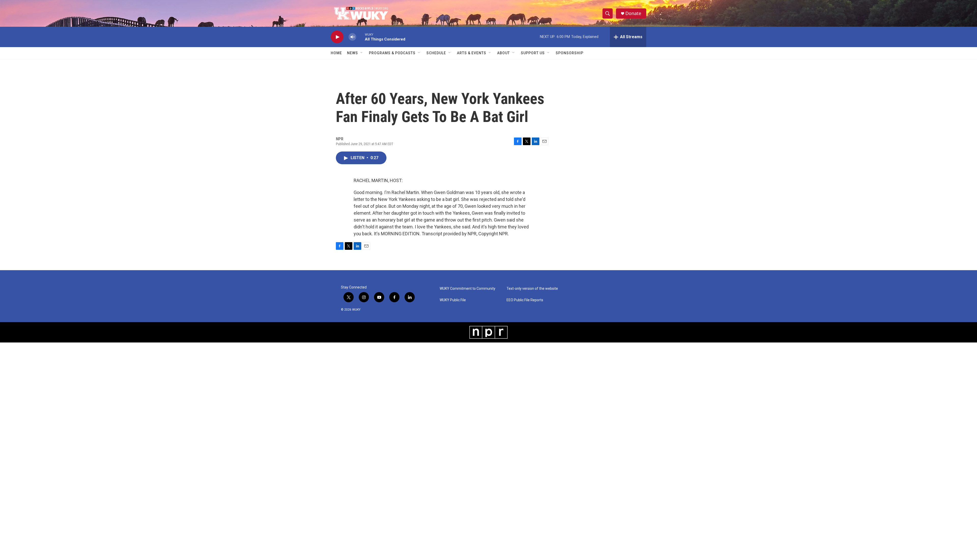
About (503, 53)
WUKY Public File (453, 300)
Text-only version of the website (532, 289)
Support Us (533, 53)
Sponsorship (569, 53)
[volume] (352, 37)
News (352, 53)
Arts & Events (471, 53)
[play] (337, 37)
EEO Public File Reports (525, 300)
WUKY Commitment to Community (467, 289)
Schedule (436, 53)
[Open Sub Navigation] (362, 53)
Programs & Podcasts (392, 53)
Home (336, 53)
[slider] (360, 36)
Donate (633, 13)
